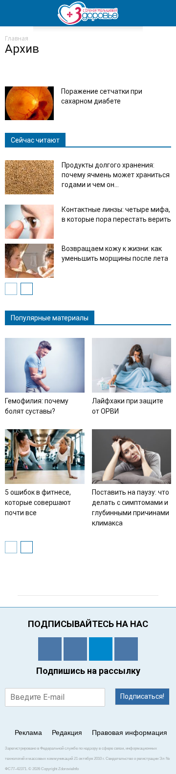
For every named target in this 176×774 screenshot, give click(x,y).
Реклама (28, 732)
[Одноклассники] (50, 649)
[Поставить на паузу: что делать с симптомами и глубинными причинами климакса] (132, 456)
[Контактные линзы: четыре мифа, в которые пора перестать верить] (29, 222)
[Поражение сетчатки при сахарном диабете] (29, 103)
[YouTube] (126, 649)
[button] (162, 13)
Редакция (67, 732)
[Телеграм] (100, 649)
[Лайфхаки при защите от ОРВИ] (132, 365)
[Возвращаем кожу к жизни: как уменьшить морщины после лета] (29, 261)
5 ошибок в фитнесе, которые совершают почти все (38, 502)
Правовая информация (129, 732)
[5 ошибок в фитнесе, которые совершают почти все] (45, 456)
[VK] (75, 649)
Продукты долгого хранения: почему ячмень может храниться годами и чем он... (116, 174)
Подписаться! (142, 696)
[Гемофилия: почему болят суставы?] (45, 365)
